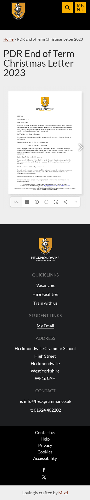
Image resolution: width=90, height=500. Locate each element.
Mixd (63, 492)
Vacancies (45, 285)
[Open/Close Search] (67, 7)
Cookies (45, 451)
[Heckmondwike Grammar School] (18, 14)
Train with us (45, 303)
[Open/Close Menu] (80, 7)
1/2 (16, 201)
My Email (45, 325)
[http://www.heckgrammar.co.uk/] (64, 185)
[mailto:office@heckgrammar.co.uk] (50, 185)
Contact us (45, 432)
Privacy (45, 445)
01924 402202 (47, 410)
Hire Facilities (45, 294)
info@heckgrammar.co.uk (47, 401)
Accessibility (45, 458)
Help (45, 438)
